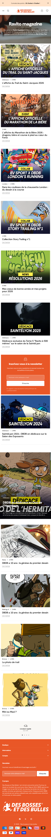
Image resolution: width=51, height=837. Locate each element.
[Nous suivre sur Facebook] (20, 819)
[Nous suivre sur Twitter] (25, 819)
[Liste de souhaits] (47, 10)
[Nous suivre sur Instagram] (31, 819)
